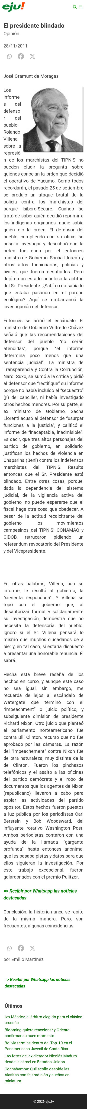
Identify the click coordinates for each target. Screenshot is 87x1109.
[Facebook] (21, 56)
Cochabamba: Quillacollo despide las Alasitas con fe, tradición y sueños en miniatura (37, 1075)
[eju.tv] (13, 7)
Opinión (11, 33)
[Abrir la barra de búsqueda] (75, 7)
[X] (32, 56)
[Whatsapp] (9, 56)
